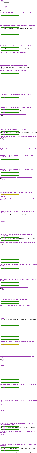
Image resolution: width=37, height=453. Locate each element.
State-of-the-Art (4, 15)
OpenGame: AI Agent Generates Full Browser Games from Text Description (13, 114)
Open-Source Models (6, 6)
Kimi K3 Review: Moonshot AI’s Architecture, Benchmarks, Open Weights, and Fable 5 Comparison (17, 12)
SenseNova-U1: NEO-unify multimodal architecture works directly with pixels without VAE (16, 94)
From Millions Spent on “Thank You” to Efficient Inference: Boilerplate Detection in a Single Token (17, 341)
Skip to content (1, 0)
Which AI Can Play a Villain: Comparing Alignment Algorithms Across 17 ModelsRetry (15, 305)
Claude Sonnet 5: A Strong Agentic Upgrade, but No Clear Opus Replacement (13, 52)
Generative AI (6, 5)
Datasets (5, 7)
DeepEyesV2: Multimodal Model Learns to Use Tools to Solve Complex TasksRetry (14, 322)
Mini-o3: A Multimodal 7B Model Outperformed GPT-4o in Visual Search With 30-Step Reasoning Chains (18, 384)
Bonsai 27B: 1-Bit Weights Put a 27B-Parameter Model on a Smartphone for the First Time (16, 31)
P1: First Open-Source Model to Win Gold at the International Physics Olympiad (14, 287)
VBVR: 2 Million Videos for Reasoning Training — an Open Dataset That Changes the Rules (16, 177)
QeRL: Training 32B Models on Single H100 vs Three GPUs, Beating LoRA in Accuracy (15, 362)
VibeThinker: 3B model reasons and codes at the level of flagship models (13, 70)
